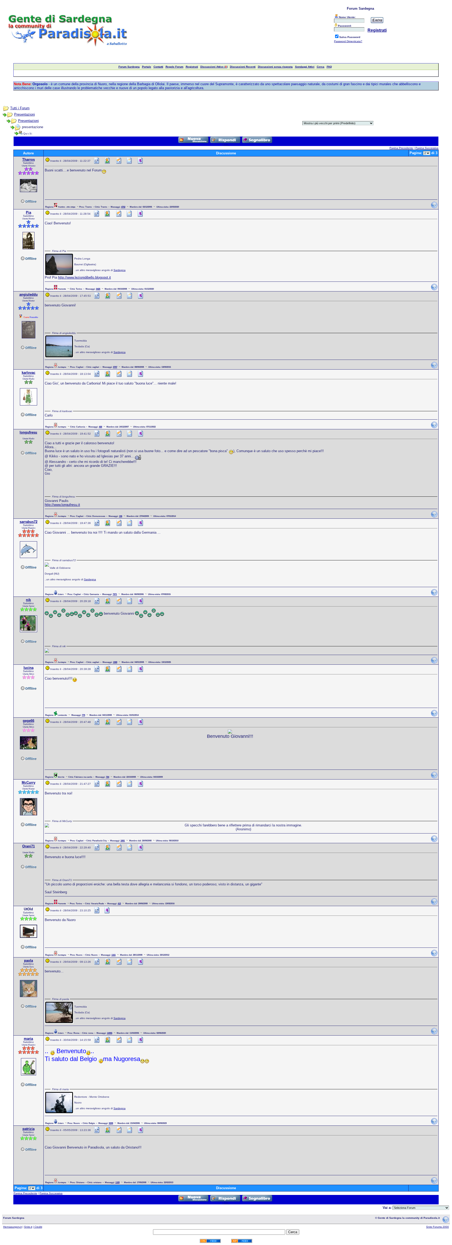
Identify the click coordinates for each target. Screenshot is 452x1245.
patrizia (28, 1129)
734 (107, 777)
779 (83, 715)
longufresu (28, 432)
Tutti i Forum (20, 108)
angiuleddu (28, 294)
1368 (115, 662)
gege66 (28, 721)
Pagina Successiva (426, 148)
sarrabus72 (28, 522)
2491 (123, 840)
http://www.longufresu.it (62, 505)
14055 (109, 1033)
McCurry (28, 782)
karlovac (28, 373)
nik (28, 600)
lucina (28, 668)
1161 (113, 955)
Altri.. (227, 144)
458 (100, 426)
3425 (98, 289)
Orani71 (28, 846)
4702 (123, 206)
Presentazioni (24, 114)
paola (28, 960)
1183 (117, 1182)
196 (120, 516)
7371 (115, 594)
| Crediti (37, 1226)
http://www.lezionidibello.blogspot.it (84, 277)
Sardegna (120, 270)
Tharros (28, 159)
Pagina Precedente (401, 148)
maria (28, 1039)
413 (119, 903)
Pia (28, 212)
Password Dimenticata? (348, 41)
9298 (111, 1123)
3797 (115, 367)
